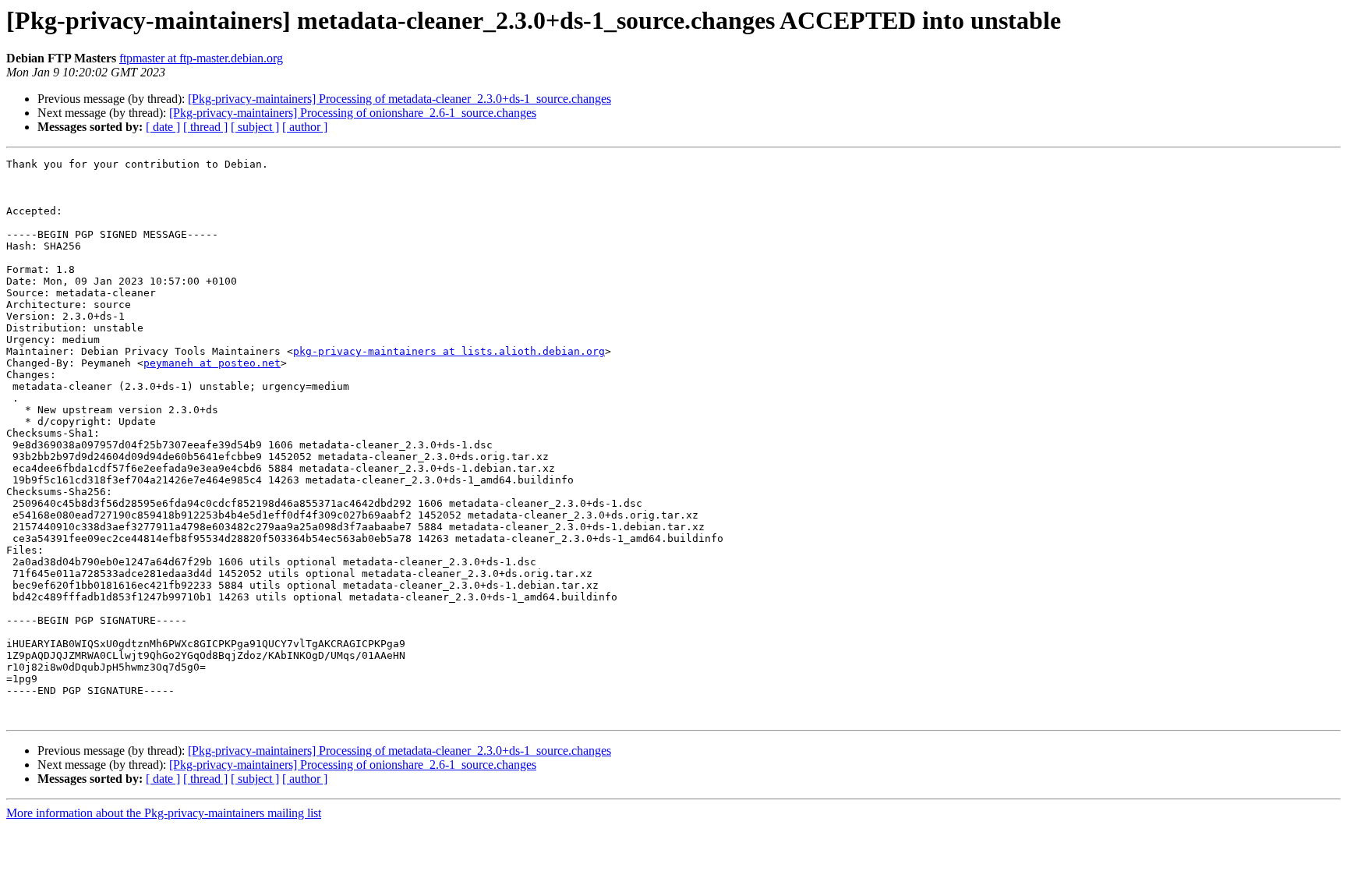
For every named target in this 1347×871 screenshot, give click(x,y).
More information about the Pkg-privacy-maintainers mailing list (163, 813)
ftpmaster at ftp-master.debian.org (201, 58)
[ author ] (304, 126)
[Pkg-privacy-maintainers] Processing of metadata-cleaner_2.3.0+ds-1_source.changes (399, 98)
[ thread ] (205, 126)
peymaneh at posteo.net (212, 363)
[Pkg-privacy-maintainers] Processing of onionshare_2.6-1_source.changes (352, 112)
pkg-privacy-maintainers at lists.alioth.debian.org (449, 351)
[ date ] (163, 126)
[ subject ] (255, 126)
